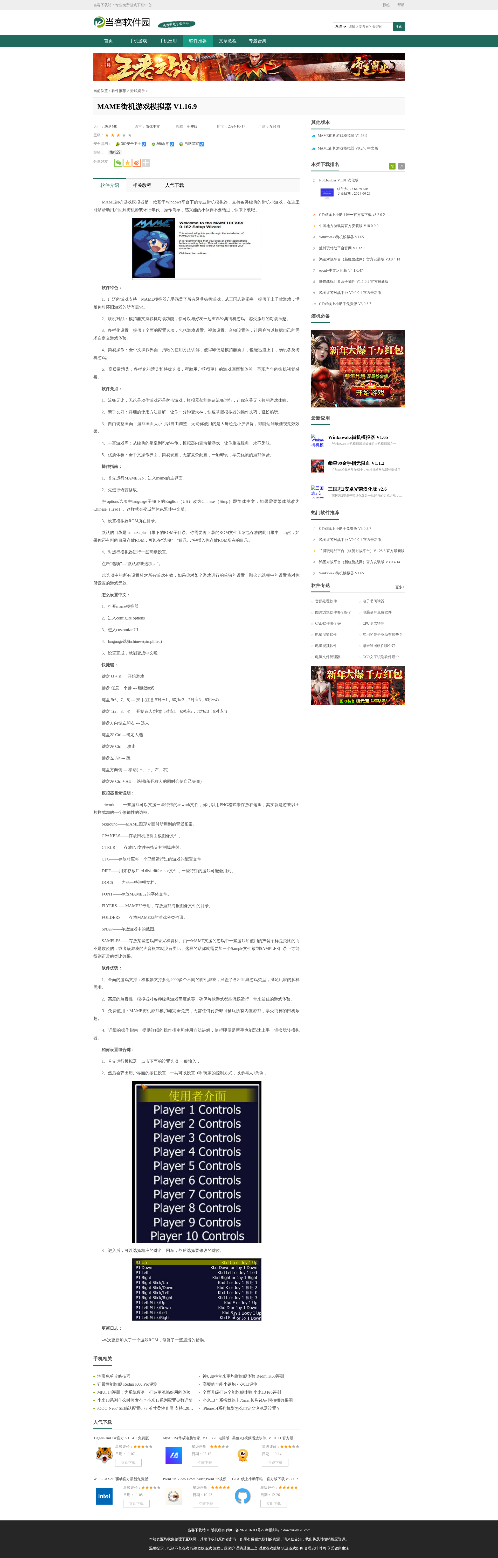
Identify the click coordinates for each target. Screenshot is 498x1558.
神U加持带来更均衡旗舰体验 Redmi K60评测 (243, 1376)
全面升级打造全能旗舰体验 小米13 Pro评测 (242, 1392)
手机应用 (168, 40)
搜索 (398, 27)
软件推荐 (198, 40)
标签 (386, 5)
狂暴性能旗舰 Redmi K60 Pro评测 (127, 1384)
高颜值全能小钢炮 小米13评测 (230, 1384)
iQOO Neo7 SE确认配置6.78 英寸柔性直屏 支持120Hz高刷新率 (145, 1408)
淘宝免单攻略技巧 (113, 1376)
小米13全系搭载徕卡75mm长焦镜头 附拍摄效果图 (248, 1400)
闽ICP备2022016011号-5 (245, 1530)
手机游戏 (138, 40)
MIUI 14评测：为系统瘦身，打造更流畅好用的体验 (144, 1392)
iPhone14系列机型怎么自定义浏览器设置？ (241, 1408)
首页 (108, 40)
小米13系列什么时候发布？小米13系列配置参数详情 (145, 1400)
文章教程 (228, 40)
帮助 (401, 5)
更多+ (400, 587)
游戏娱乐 (137, 91)
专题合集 (257, 40)
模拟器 (114, 152)
